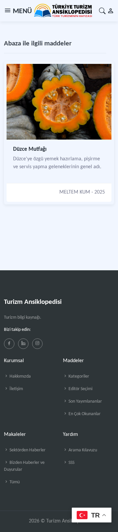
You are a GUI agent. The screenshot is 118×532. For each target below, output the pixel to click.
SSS (71, 462)
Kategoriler (78, 376)
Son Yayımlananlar (85, 401)
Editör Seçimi (80, 388)
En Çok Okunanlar (84, 414)
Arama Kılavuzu (82, 450)
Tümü (14, 482)
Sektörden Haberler (27, 450)
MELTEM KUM (74, 192)
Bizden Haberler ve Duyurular (24, 466)
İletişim (16, 388)
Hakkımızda (20, 376)
